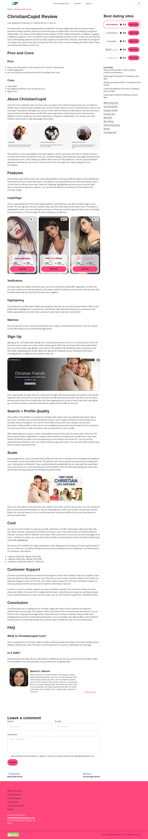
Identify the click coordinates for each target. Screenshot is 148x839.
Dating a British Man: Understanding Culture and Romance (119, 71)
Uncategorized (110, 132)
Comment (12, 734)
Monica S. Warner (48, 23)
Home (9, 9)
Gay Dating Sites (111, 106)
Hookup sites (109, 114)
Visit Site (22, 269)
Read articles (90, 692)
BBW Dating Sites (111, 103)
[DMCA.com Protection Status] (13, 834)
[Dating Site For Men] (29, 3)
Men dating (108, 121)
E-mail (58, 721)
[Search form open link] (139, 3)
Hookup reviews (111, 110)
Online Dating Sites (61, 3)
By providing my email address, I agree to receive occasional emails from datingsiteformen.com (52, 756)
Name (10, 721)
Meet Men (108, 117)
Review (77, 3)
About (88, 3)
